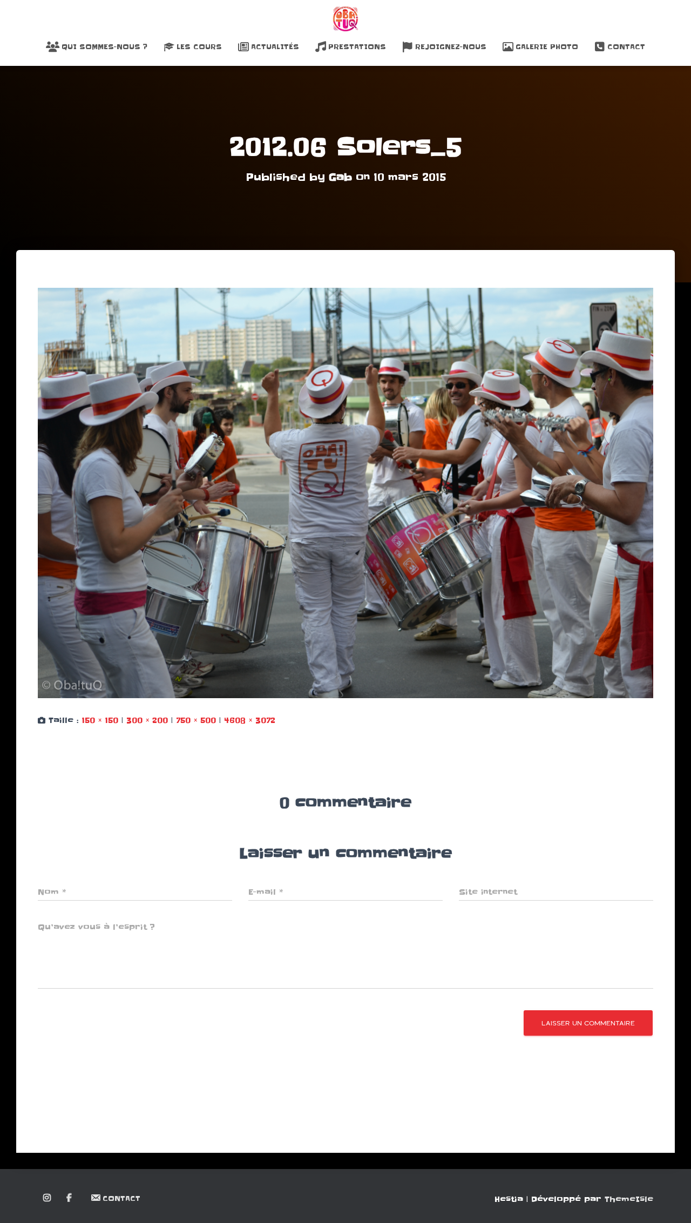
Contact (626, 46)
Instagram (48, 1198)
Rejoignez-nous (450, 46)
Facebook (70, 1198)
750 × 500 (196, 720)
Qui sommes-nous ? (104, 46)
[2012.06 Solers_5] (345, 492)
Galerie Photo (547, 46)
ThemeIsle (629, 1199)
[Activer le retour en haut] (669, 1201)
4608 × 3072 (249, 720)
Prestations (357, 46)
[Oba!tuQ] (345, 18)
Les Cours (199, 46)
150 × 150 (100, 720)
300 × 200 (147, 720)
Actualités (275, 46)
